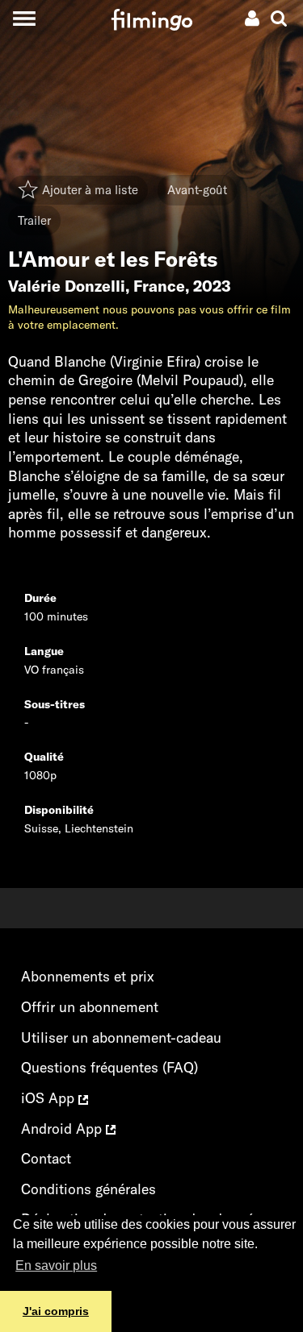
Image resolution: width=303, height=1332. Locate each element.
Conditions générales (88, 1189)
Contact (46, 1158)
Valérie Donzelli (66, 286)
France (159, 286)
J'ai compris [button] (56, 1311)
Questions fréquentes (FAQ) (109, 1067)
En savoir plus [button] (56, 1265)
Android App (63, 1128)
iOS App (49, 1098)
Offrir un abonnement (89, 1007)
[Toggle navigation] (24, 18)
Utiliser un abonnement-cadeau (121, 1037)
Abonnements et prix (87, 976)
